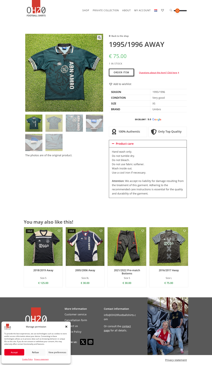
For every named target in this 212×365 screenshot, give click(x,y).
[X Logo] (83, 342)
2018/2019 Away (43, 270)
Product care (125, 144)
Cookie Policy (27, 359)
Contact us (71, 325)
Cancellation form (76, 320)
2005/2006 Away (85, 270)
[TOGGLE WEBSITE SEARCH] (171, 10)
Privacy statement (41, 359)
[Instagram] (90, 342)
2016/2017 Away (169, 270)
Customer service (76, 314)
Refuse (35, 352)
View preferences (57, 352)
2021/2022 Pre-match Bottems (127, 272)
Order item (121, 72)
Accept (14, 352)
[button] (66, 326)
